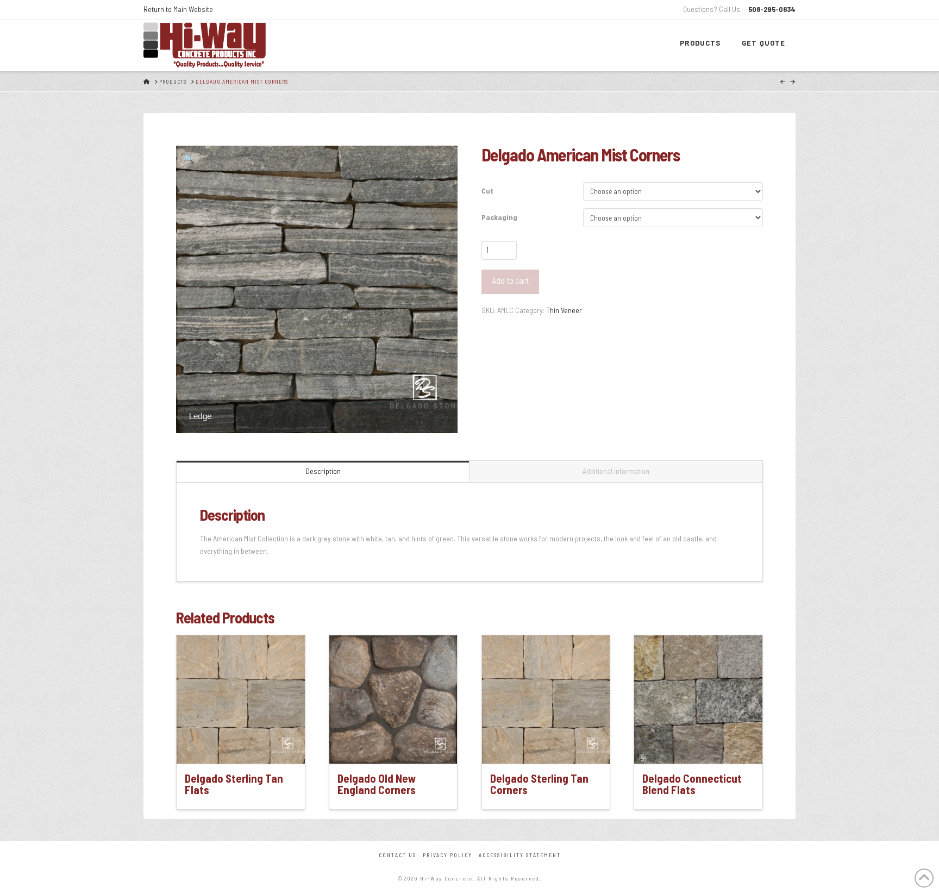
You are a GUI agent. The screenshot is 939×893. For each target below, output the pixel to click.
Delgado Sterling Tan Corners (539, 784)
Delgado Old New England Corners (376, 784)
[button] (189, 159)
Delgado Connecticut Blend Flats (692, 784)
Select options (244, 745)
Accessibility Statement (520, 855)
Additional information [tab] (616, 471)
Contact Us (397, 855)
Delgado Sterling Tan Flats (234, 784)
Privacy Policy (447, 855)
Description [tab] (323, 471)
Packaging (499, 217)
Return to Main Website (178, 9)
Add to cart (510, 280)
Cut (487, 190)
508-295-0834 (772, 9)
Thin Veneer (564, 310)
